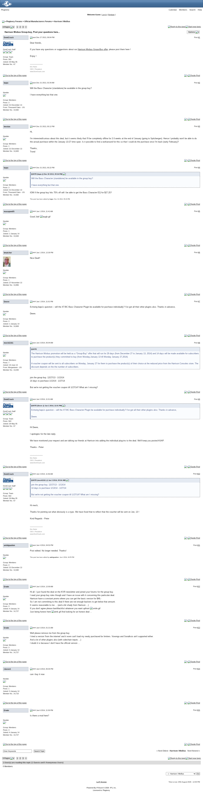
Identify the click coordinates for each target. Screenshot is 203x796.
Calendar (173, 10)
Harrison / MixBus (62, 21)
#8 (199, 343)
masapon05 (9, 211)
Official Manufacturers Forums (38, 21)
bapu (6, 83)
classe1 (7, 669)
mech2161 (8, 343)
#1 (199, 37)
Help (200, 10)
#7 (199, 301)
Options (191, 32)
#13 (198, 628)
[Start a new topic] (193, 26)
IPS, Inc (113, 788)
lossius (7, 126)
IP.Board (99, 788)
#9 (199, 399)
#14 (198, 669)
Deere (6, 302)
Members (183, 10)
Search (192, 10)
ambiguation (9, 545)
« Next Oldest (162, 751)
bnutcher (8, 253)
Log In (104, 15)
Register (111, 15)
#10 (198, 474)
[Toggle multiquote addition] (186, 75)
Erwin (6, 587)
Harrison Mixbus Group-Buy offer (93, 49)
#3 (199, 126)
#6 (199, 252)
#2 (199, 83)
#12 (198, 586)
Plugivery (5, 10)
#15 (198, 710)
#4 (199, 167)
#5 (199, 211)
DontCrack (9, 37)
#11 (198, 545)
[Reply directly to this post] (194, 75)
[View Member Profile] (8, 43)
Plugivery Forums (14, 21)
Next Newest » (193, 751)
